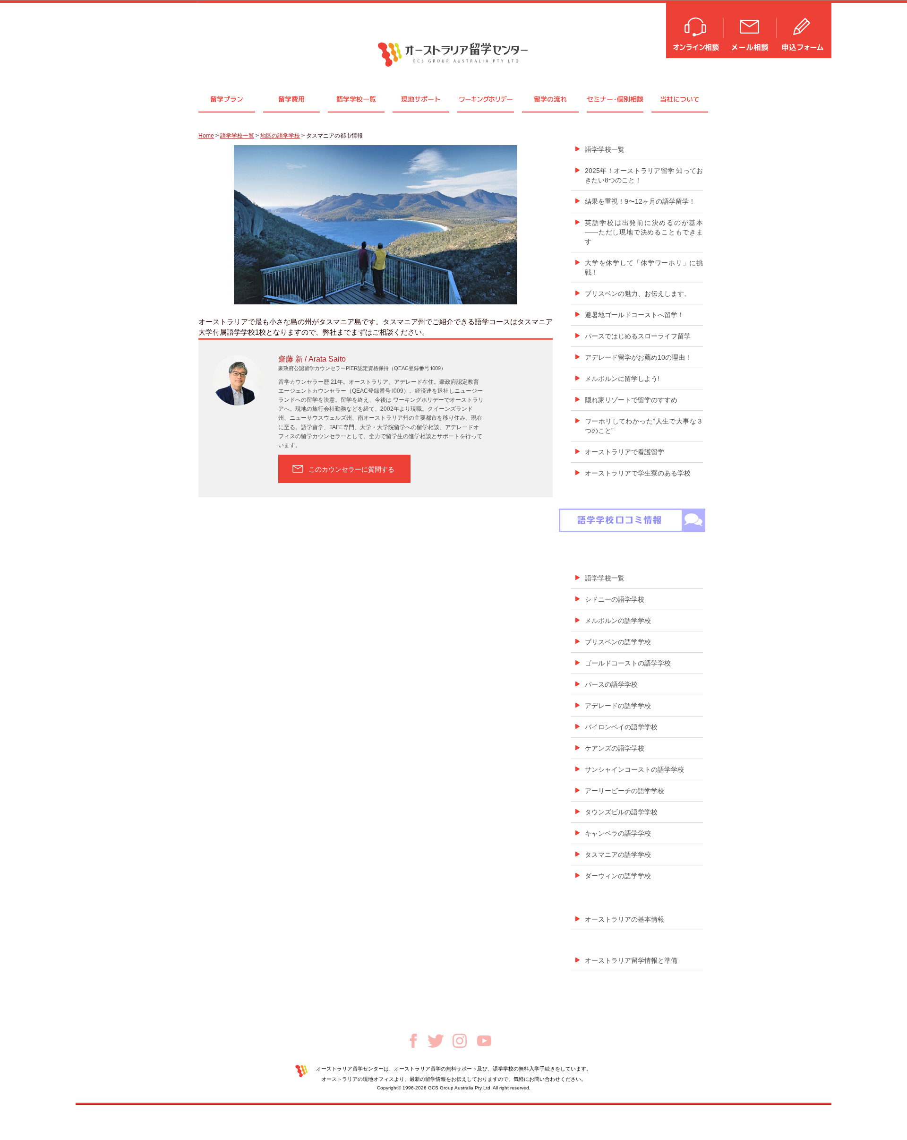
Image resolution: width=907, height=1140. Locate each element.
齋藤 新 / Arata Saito (312, 359)
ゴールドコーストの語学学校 (628, 663)
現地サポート (421, 99)
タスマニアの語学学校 (618, 854)
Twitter (436, 1041)
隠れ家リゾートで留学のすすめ (631, 400)
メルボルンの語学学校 (618, 620)
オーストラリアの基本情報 (624, 919)
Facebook (413, 1041)
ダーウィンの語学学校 (618, 876)
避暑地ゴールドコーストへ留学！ (634, 315)
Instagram (460, 1041)
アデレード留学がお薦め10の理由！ (638, 357)
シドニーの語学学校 (614, 599)
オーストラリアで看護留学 (624, 452)
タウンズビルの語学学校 (621, 812)
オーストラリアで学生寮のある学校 (638, 473)
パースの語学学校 (611, 684)
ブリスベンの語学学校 (618, 642)
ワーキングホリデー (485, 99)
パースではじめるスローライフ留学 (638, 336)
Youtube (484, 1041)
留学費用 (291, 99)
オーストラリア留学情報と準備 (631, 960)
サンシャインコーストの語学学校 (634, 769)
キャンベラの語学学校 (618, 833)
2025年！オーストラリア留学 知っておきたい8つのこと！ (644, 175)
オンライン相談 (695, 29)
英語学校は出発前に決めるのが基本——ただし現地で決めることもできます (644, 232)
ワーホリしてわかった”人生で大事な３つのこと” (644, 425)
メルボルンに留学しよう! (622, 378)
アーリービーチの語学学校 (624, 791)
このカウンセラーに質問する (351, 469)
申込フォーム (804, 29)
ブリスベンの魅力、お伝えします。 (638, 293)
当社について (680, 99)
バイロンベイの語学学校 (621, 727)
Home (206, 135)
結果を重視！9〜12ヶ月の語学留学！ (640, 201)
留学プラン (226, 99)
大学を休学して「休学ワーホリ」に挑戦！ (644, 267)
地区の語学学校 (280, 135)
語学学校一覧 (356, 99)
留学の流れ (550, 99)
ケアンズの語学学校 (614, 748)
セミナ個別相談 (615, 99)
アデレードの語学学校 (618, 705)
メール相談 (750, 29)
